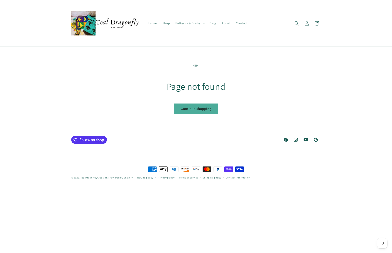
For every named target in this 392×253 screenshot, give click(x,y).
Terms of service (188, 177)
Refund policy (145, 177)
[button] (190, 23)
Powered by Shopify (121, 177)
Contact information (238, 177)
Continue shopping (196, 108)
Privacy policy (166, 177)
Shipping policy (212, 177)
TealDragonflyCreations (95, 177)
